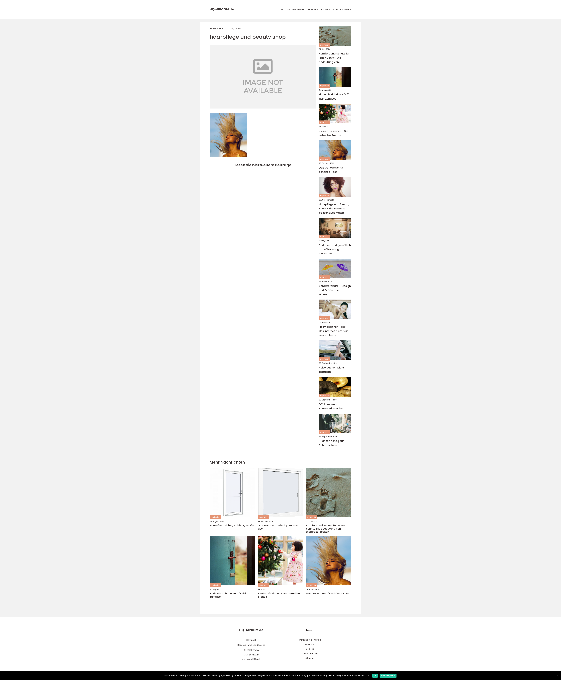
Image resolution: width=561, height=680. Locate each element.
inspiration (324, 45)
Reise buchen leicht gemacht (331, 370)
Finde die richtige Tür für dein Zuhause (334, 96)
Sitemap (309, 658)
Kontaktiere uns (342, 9)
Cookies (325, 9)
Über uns (313, 9)
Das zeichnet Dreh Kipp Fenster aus (278, 527)
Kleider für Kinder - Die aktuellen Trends (333, 133)
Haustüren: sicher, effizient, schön (232, 525)
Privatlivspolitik (388, 675)
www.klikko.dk (253, 659)
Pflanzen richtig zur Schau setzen (331, 443)
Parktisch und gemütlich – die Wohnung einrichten (335, 249)
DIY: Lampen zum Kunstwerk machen (331, 406)
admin (238, 28)
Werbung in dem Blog (293, 9)
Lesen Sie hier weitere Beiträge (262, 165)
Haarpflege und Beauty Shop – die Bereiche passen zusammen (334, 208)
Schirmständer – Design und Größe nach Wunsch (335, 290)
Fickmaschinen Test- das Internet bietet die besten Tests (333, 331)
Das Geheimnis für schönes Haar (331, 170)
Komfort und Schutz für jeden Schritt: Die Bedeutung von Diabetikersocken (334, 58)
